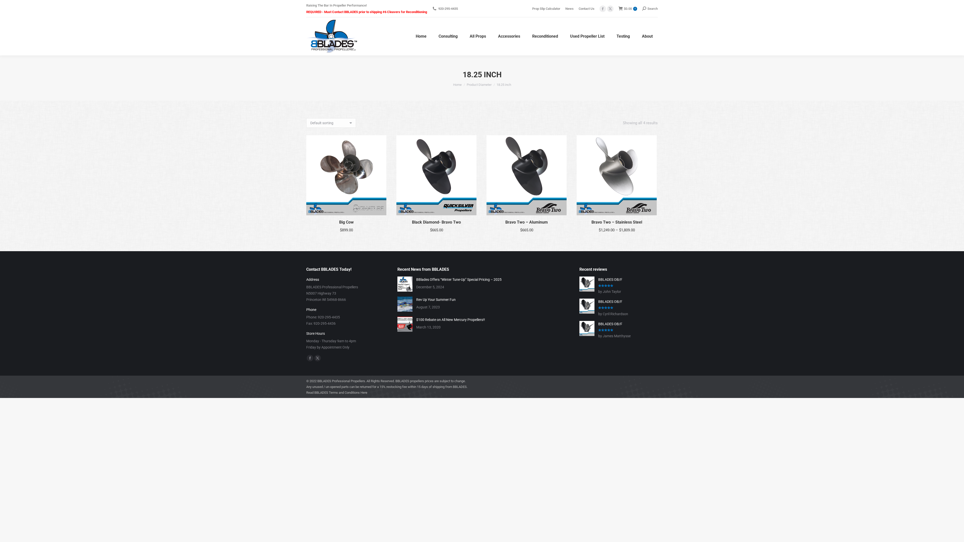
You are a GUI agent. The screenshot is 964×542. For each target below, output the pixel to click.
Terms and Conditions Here (348, 392)
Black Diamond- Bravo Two (436, 222)
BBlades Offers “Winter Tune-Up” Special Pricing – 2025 (459, 280)
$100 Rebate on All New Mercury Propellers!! (450, 320)
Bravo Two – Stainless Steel (616, 222)
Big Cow (346, 222)
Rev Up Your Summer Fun (436, 300)
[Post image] (404, 284)
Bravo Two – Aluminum (526, 222)
